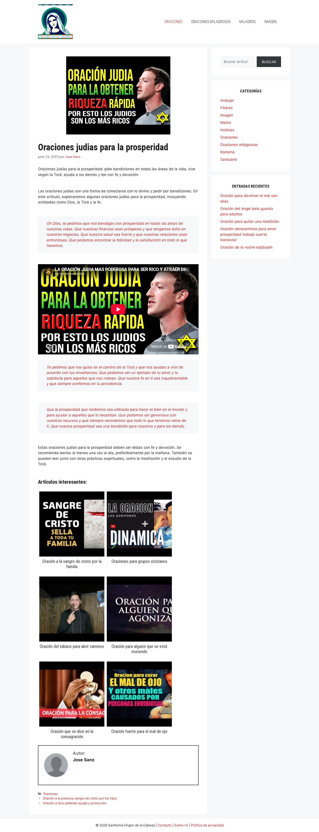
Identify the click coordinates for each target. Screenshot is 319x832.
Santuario (228, 159)
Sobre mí (181, 825)
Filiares (226, 108)
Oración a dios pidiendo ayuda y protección (74, 803)
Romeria (227, 152)
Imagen (270, 21)
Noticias (227, 130)
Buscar (269, 62)
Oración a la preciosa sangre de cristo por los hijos (80, 798)
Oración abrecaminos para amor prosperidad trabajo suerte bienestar (248, 234)
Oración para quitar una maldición (249, 221)
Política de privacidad (207, 825)
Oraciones (173, 21)
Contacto (164, 825)
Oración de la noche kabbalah (246, 247)
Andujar (227, 100)
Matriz (225, 122)
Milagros (247, 21)
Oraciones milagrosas (211, 21)
